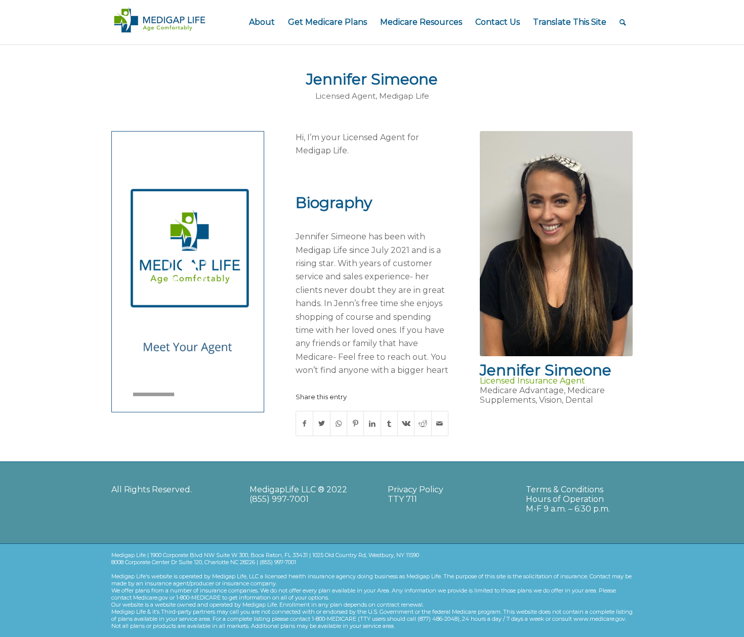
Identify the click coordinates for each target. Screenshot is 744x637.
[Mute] (256, 395)
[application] (188, 267)
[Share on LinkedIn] (372, 423)
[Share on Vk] (406, 423)
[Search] (623, 22)
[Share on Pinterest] (355, 423)
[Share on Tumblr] (389, 423)
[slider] (168, 394)
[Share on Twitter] (321, 423)
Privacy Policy (415, 489)
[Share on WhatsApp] (338, 423)
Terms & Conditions (564, 489)
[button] (188, 266)
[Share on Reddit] (423, 423)
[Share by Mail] (440, 423)
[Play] (120, 395)
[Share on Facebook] (304, 423)
